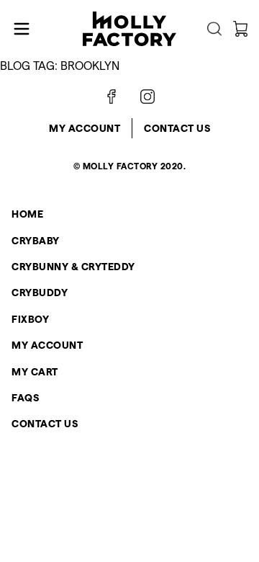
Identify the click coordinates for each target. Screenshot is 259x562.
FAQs (25, 397)
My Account (84, 128)
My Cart (35, 372)
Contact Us (177, 128)
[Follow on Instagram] (147, 96)
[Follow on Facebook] (111, 96)
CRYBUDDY (40, 292)
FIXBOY (30, 319)
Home (27, 214)
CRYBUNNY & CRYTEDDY (73, 266)
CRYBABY (36, 240)
